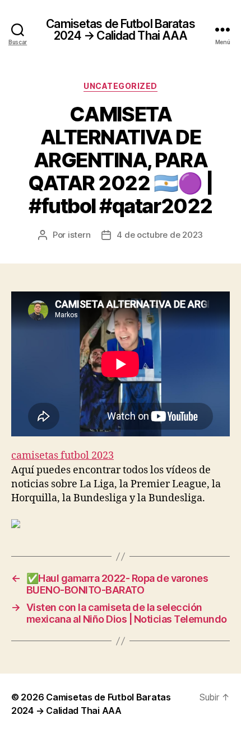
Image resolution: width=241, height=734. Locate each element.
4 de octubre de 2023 (160, 234)
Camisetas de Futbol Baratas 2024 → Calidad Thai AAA (120, 29)
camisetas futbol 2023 (62, 455)
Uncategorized (120, 86)
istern (79, 234)
